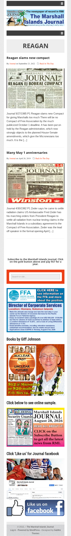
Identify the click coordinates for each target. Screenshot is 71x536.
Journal (12, 63)
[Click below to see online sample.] (35, 427)
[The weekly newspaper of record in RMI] (35, 18)
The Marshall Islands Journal (39, 527)
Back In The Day (47, 63)
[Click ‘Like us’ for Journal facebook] (35, 487)
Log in (13, 530)
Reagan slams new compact (28, 58)
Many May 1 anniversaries (27, 153)
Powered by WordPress (29, 530)
